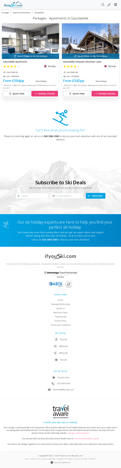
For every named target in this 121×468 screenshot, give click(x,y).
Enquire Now (63, 377)
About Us (60, 308)
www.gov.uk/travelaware (78, 433)
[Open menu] (115, 4)
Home (60, 300)
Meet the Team (61, 312)
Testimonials (60, 316)
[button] (30, 41)
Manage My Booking (60, 304)
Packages (5, 13)
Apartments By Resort (22, 13)
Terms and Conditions (61, 325)
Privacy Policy (60, 320)
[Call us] (108, 5)
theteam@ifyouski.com (63, 389)
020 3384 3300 (51, 136)
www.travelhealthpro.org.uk (86, 438)
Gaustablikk (39, 13)
